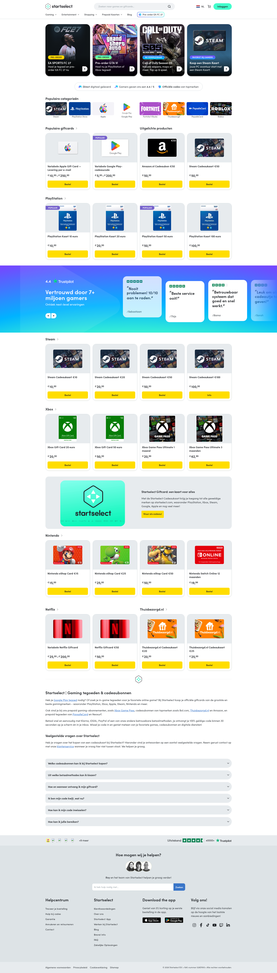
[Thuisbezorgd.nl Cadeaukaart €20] (162, 628)
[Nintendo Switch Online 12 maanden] (209, 555)
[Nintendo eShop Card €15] (67, 555)
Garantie (50, 919)
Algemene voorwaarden (58, 967)
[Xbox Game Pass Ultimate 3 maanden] (209, 429)
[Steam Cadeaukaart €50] (209, 148)
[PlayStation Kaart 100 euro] (209, 218)
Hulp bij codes (53, 913)
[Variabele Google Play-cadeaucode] (115, 148)
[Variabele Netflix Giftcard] (67, 629)
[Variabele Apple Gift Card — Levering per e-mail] (67, 147)
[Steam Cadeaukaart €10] (67, 359)
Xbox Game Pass (124, 710)
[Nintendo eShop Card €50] (162, 555)
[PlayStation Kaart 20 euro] (115, 218)
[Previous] (48, 315)
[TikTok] (208, 925)
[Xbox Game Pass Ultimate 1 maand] (162, 429)
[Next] (53, 315)
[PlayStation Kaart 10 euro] (67, 218)
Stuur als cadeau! (152, 513)
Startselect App (102, 919)
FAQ (96, 939)
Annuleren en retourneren (59, 924)
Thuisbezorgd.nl (199, 710)
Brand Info (100, 934)
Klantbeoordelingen (104, 908)
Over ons (99, 913)
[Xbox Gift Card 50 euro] (115, 429)
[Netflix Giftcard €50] (115, 629)
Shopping (89, 14)
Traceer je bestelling (56, 908)
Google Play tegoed (65, 700)
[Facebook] (201, 925)
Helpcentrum (57, 899)
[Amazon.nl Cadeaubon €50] (162, 148)
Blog (129, 14)
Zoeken (179, 887)
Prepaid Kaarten (110, 14)
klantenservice (65, 746)
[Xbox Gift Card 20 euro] (68, 429)
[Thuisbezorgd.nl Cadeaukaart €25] (209, 628)
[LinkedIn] (228, 925)
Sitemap (114, 967)
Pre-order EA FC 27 (153, 14)
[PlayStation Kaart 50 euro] (162, 218)
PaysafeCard (80, 714)
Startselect (103, 899)
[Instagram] (194, 925)
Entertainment (69, 14)
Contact (49, 929)
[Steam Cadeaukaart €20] (115, 359)
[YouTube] (214, 925)
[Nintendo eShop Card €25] (115, 555)
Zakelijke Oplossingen (106, 945)
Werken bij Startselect (106, 924)
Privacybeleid (80, 967)
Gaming (49, 14)
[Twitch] (221, 925)
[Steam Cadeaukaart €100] (209, 359)
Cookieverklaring (98, 967)
